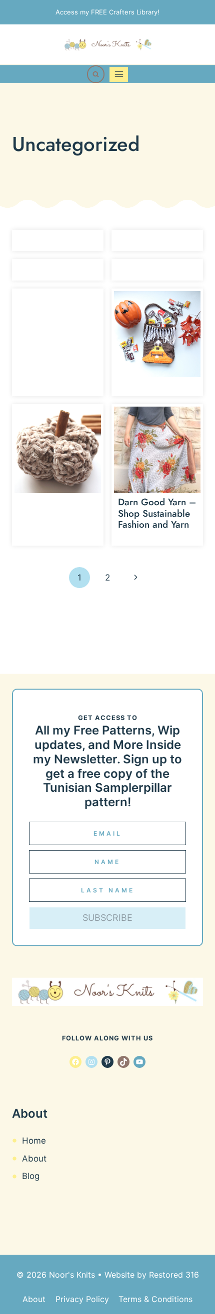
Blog (31, 1176)
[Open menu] (119, 74)
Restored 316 (174, 1275)
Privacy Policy (82, 1299)
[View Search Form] (96, 74)
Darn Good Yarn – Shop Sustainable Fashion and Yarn (157, 513)
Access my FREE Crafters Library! (108, 12)
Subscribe (107, 917)
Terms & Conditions (155, 1299)
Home (34, 1141)
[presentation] (157, 334)
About (34, 1159)
